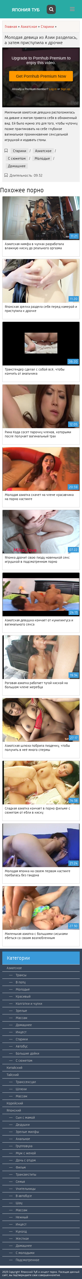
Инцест (21, 1032)
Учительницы (26, 1189)
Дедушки (23, 1125)
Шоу (19, 1203)
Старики (19, 151)
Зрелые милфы (27, 1132)
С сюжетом (17, 158)
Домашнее (17, 166)
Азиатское (43, 151)
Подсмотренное (27, 1260)
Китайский (14, 1068)
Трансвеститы (26, 1174)
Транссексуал (26, 1082)
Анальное (23, 1139)
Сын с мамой (25, 1117)
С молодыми (25, 1253)
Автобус (22, 1046)
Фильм (21, 1167)
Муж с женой (26, 1153)
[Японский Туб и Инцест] (24, 10)
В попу (21, 982)
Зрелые (21, 1011)
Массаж (21, 1018)
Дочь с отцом (26, 1160)
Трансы (21, 975)
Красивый (23, 996)
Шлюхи (21, 1089)
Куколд (21, 1231)
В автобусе (24, 1196)
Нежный (22, 1217)
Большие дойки (27, 1053)
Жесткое (22, 1239)
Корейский (15, 1103)
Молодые (42, 158)
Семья (20, 1182)
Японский (14, 1110)
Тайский (13, 1075)
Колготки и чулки (29, 1004)
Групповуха (24, 1146)
